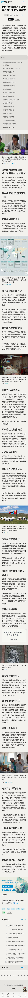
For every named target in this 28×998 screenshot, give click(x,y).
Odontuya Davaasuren (9, 163)
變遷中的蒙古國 (13, 938)
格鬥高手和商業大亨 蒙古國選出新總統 (16, 942)
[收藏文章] (22, 15)
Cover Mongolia (8, 782)
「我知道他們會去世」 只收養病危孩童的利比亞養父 (16, 934)
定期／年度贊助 (8, 890)
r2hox (5, 669)
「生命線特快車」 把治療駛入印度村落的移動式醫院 (16, 950)
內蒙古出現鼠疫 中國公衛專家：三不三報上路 (16, 962)
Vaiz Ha (6, 533)
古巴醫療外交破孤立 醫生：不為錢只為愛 (16, 958)
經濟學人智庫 (7, 284)
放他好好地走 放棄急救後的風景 (16, 926)
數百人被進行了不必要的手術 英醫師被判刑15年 (16, 954)
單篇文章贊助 (7, 886)
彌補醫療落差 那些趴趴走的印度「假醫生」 (16, 946)
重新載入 (14, 988)
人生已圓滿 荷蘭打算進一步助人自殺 (16, 929)
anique (6, 383)
